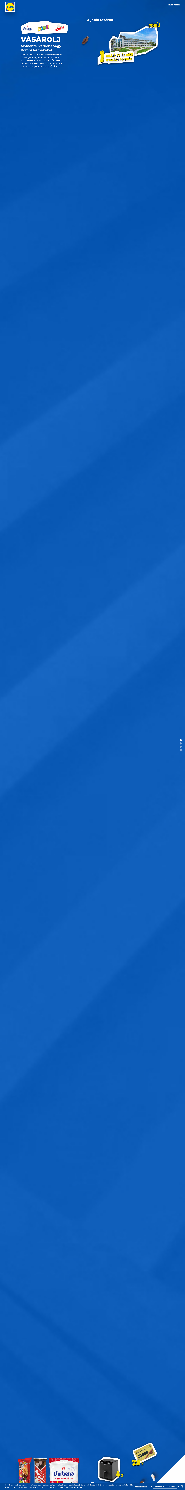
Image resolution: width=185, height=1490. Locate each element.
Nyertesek (174, 5)
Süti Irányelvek (76, 1487)
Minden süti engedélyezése (165, 1487)
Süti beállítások (141, 1487)
